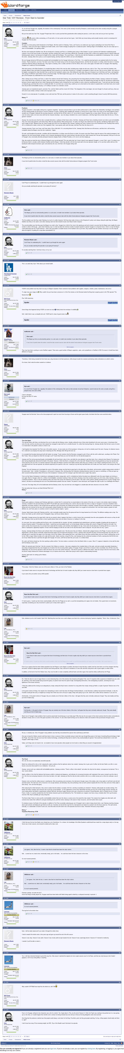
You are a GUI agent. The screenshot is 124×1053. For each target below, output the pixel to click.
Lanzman (6, 911)
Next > (27, 22)
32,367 (17, 402)
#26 (120, 898)
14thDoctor (7, 832)
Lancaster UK (16, 404)
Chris (5, 168)
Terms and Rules (119, 1045)
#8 (120, 285)
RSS (121, 1043)
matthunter (7, 217)
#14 (120, 497)
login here (53, 1048)
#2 (120, 104)
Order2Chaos (7, 339)
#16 (120, 588)
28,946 (17, 172)
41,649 (17, 278)
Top (119, 1043)
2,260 (17, 429)
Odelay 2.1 (3, 1043)
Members (27, 9)
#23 (120, 819)
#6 (120, 234)
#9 (120, 326)
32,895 (17, 837)
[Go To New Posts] (55, 1043)
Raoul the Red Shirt (9, 577)
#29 (120, 982)
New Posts (33, 9)
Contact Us (107, 1043)
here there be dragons (14, 347)
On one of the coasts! (14, 306)
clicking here (91, 1048)
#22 (120, 755)
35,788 (17, 918)
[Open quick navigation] (120, 15)
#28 (120, 952)
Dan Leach (7, 394)
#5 (120, 204)
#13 (120, 437)
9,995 (17, 197)
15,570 (17, 633)
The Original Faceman (10, 273)
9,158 (17, 43)
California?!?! (16, 44)
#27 (120, 927)
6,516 (17, 304)
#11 (120, 380)
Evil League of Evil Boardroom (12, 635)
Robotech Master (9, 193)
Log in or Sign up (117, 1)
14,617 (17, 581)
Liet (5, 628)
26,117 (17, 345)
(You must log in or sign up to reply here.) (112, 1036)
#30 (120, 1009)
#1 (120, 25)
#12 (120, 411)
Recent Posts (5, 12)
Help (112, 1043)
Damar (6, 424)
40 (24, 22)
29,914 (17, 222)
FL (18, 430)
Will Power (7, 298)
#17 (120, 615)
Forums (11, 10)
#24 (120, 844)
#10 (120, 355)
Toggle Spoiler (112, 303)
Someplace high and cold (13, 920)
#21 (120, 729)
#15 (120, 563)
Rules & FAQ (19, 9)
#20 (120, 702)
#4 (120, 179)
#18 (120, 642)
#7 (120, 260)
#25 (120, 869)
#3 (120, 154)
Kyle (21, 20)
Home (5, 9)
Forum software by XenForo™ (13, 1045)
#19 (120, 675)
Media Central (12, 20)
